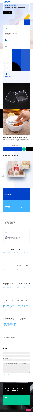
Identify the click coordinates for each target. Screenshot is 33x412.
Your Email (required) (6, 354)
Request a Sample (7, 374)
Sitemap (15, 410)
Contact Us (28, 410)
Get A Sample (7, 12)
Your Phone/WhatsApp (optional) (7, 358)
